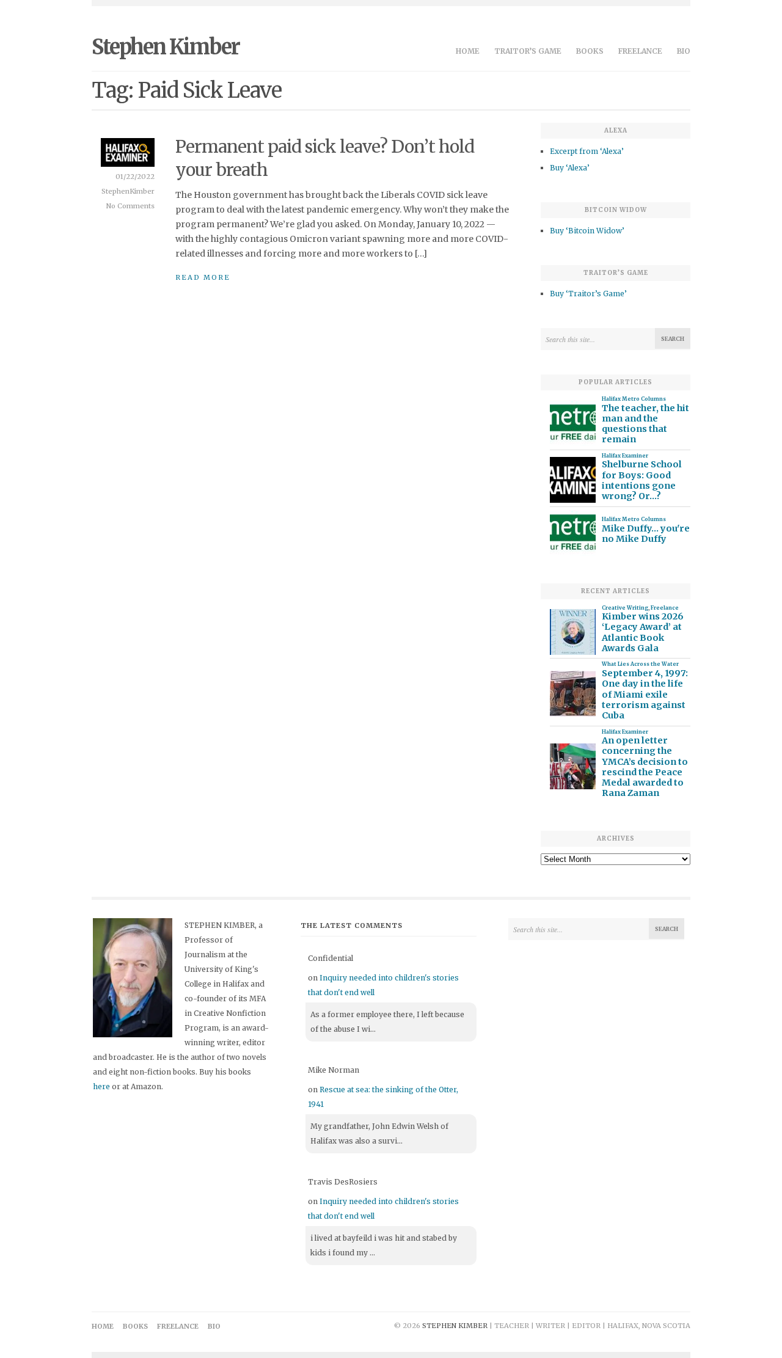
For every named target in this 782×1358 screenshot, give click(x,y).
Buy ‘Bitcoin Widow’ (587, 230)
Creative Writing (625, 608)
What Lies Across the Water (640, 664)
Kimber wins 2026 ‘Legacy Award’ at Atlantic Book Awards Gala (643, 632)
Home (468, 51)
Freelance (640, 51)
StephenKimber (128, 191)
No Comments (130, 206)
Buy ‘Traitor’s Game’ (588, 293)
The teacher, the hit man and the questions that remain (645, 424)
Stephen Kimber (165, 47)
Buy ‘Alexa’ (570, 167)
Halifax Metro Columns (634, 399)
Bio (683, 51)
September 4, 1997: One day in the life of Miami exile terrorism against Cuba (645, 694)
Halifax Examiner (625, 456)
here (101, 1086)
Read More (202, 277)
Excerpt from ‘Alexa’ (587, 151)
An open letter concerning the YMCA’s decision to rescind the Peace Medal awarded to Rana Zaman (645, 767)
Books (590, 51)
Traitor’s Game (527, 51)
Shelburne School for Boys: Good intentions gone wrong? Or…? (642, 480)
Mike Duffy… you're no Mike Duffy (646, 534)
